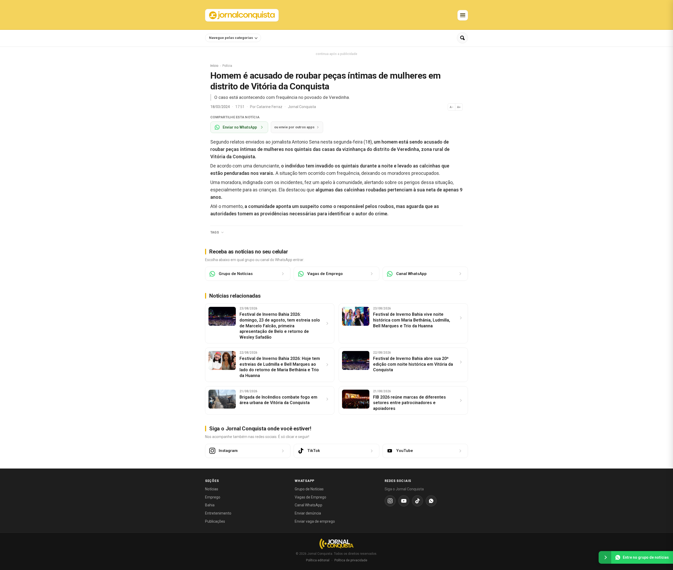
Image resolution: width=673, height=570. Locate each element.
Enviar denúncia (308, 513)
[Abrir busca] (462, 38)
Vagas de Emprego (310, 497)
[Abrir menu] (462, 15)
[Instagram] (390, 500)
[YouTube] (403, 500)
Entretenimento (218, 513)
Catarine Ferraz (270, 107)
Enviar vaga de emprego (315, 521)
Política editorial (317, 560)
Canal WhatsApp (308, 505)
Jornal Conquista (302, 107)
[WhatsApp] (431, 500)
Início (214, 66)
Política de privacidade (350, 560)
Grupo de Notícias (309, 489)
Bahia (210, 505)
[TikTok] (417, 500)
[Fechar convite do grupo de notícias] (605, 557)
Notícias (211, 489)
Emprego (212, 497)
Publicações (215, 521)
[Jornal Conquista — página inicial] (336, 543)
